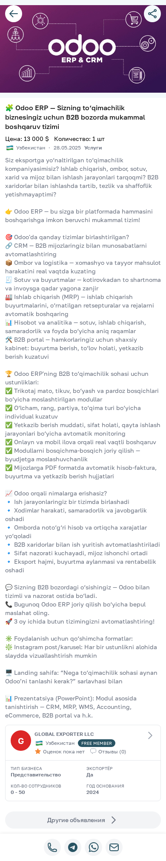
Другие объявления (76, 819)
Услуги (93, 147)
